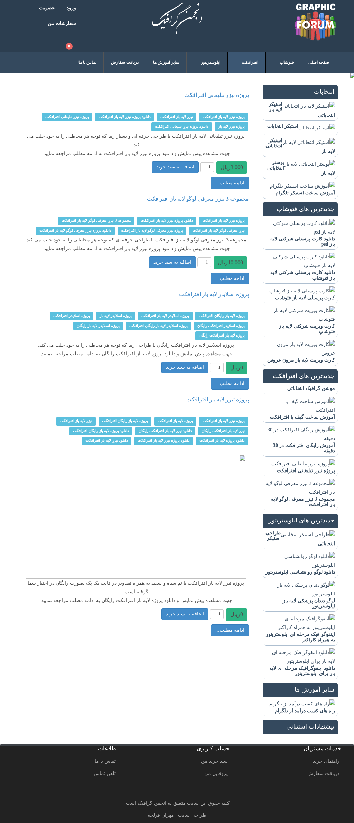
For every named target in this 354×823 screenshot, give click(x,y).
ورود (71, 7)
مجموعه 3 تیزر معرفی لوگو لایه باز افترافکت (198, 199)
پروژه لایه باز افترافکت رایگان (222, 335)
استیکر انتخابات (282, 126)
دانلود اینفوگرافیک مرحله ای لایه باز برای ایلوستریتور (302, 671)
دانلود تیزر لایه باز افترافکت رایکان (165, 431)
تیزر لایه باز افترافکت (176, 117)
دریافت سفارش (323, 773)
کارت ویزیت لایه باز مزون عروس (301, 360)
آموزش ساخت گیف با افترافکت (302, 417)
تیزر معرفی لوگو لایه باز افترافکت (219, 230)
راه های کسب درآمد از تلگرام (305, 710)
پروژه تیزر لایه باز (231, 126)
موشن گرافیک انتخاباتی (311, 388)
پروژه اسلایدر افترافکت (71, 316)
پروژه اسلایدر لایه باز (116, 316)
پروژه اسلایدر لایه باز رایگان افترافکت (158, 326)
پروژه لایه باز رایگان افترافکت (222, 316)
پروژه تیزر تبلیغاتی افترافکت (306, 470)
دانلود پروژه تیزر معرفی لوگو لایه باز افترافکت (75, 230)
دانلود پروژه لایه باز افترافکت (222, 440)
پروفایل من (216, 773)
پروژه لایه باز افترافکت (175, 421)
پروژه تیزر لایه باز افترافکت (224, 117)
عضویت (47, 7)
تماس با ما (105, 761)
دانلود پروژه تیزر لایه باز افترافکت (125, 117)
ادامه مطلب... (229, 182)
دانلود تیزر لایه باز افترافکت (106, 440)
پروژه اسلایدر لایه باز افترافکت (214, 294)
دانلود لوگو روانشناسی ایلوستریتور (300, 572)
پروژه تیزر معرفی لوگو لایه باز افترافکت (152, 230)
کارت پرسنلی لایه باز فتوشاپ (305, 297)
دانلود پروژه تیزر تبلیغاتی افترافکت (181, 126)
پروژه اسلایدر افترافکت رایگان (221, 326)
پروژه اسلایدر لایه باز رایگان (98, 326)
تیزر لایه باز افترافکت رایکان (223, 431)
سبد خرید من (214, 761)
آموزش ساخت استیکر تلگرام (305, 192)
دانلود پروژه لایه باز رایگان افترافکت (101, 431)
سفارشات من (62, 23)
